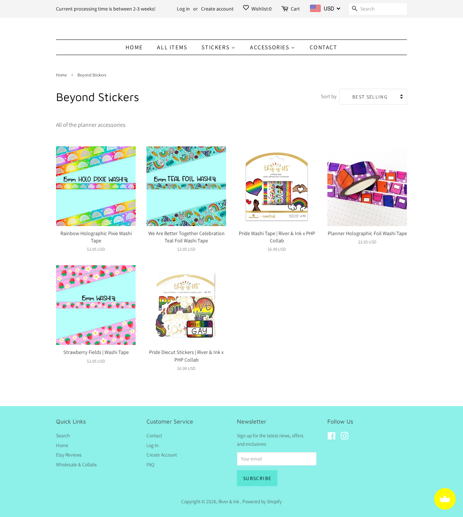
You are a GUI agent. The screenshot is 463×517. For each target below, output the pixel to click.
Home (134, 47)
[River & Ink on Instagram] (344, 437)
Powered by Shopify (262, 501)
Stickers (216, 47)
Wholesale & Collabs (76, 464)
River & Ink (229, 501)
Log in (183, 8)
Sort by (328, 96)
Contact (323, 47)
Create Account (161, 454)
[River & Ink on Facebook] (331, 437)
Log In (152, 445)
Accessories (270, 47)
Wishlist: (261, 8)
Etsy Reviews (69, 454)
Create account (217, 8)
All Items (172, 47)
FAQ (150, 464)
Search (63, 435)
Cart (295, 8)
